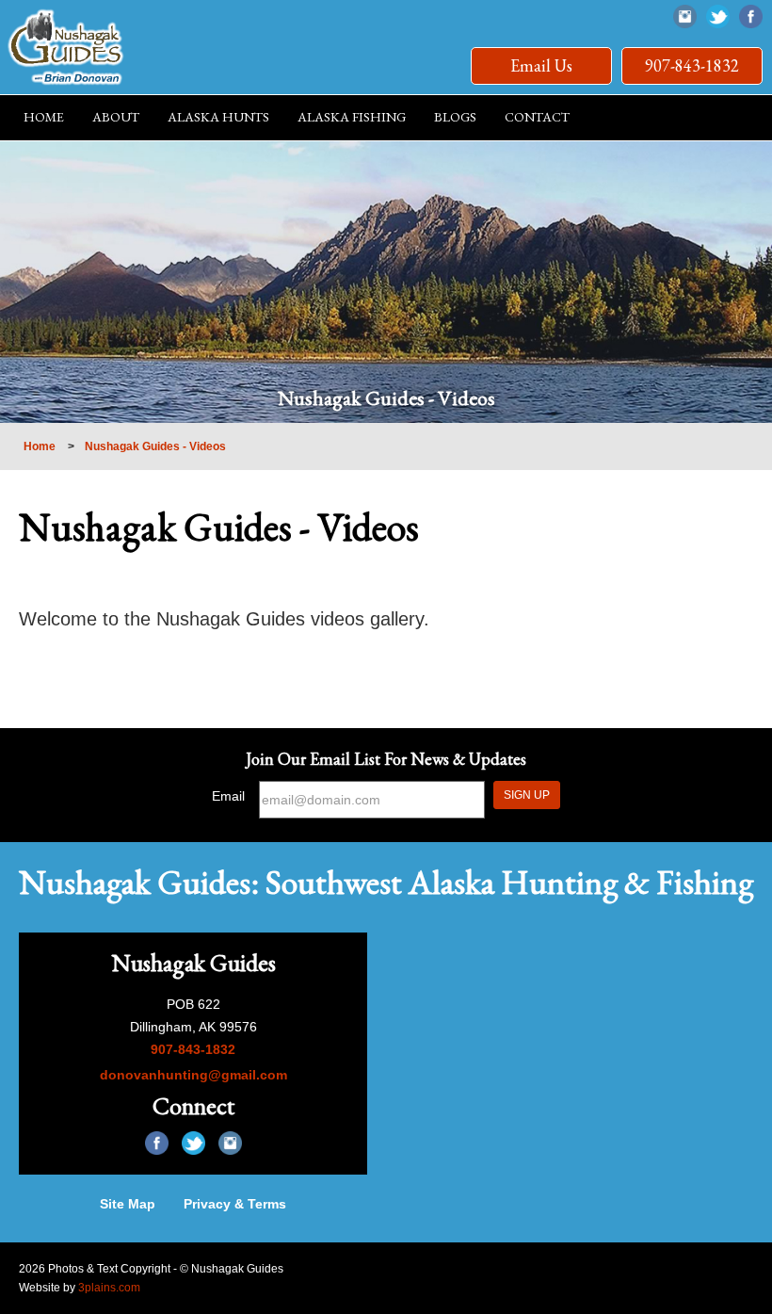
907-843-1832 (692, 65)
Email (228, 795)
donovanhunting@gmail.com (193, 1074)
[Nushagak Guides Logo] (66, 47)
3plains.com (109, 1287)
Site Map (127, 1203)
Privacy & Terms (235, 1203)
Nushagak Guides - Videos (155, 446)
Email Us (541, 65)
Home (40, 446)
